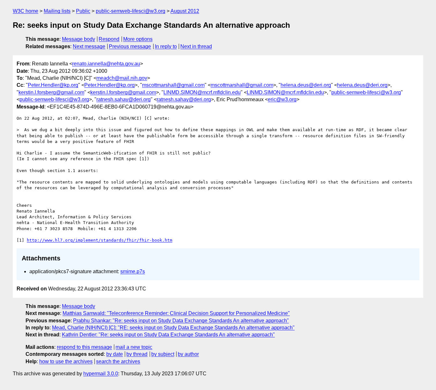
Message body (78, 39)
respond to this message (84, 347)
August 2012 (184, 11)
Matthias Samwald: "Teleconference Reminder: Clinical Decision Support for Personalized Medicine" (176, 313)
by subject (162, 354)
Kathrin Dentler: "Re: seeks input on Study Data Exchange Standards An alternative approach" (168, 334)
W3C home (25, 11)
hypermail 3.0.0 (100, 373)
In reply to (166, 46)
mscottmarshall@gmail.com (173, 85)
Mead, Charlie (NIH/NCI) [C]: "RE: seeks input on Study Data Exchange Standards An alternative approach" (173, 327)
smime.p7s (132, 271)
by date (114, 354)
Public (83, 11)
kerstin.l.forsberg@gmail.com (51, 92)
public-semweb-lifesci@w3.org (130, 11)
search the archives (118, 361)
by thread (136, 354)
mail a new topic (134, 347)
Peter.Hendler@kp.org (53, 85)
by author (188, 354)
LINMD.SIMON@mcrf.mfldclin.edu (202, 92)
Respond (109, 39)
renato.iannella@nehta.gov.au (106, 63)
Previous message (130, 46)
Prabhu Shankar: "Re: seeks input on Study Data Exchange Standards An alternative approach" (181, 320)
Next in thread (196, 46)
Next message (89, 46)
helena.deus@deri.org (306, 85)
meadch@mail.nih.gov (121, 78)
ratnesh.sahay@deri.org (123, 99)
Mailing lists (57, 11)
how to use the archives (66, 361)
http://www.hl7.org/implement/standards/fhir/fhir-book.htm (99, 240)
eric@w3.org (282, 99)
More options (138, 39)
